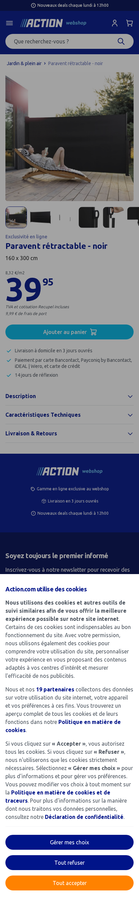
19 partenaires (55, 689)
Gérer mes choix (69, 842)
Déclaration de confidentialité (84, 817)
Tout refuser (69, 863)
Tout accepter (70, 883)
